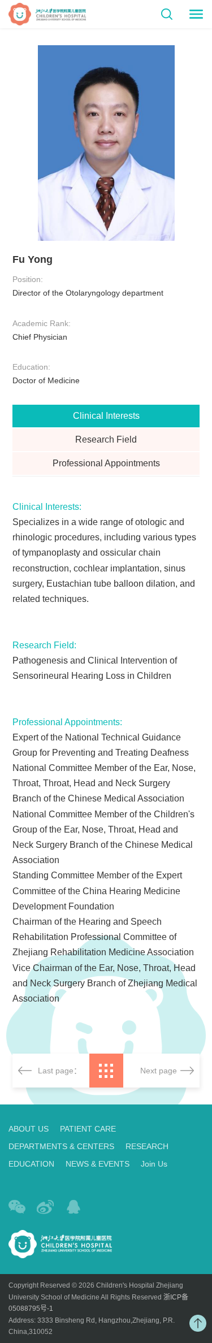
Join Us (154, 1163)
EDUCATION (31, 1163)
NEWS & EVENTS (97, 1163)
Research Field (106, 439)
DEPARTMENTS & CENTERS (61, 1146)
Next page (158, 1070)
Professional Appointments (106, 463)
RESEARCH (147, 1146)
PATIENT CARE (88, 1128)
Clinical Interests (106, 416)
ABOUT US (28, 1128)
